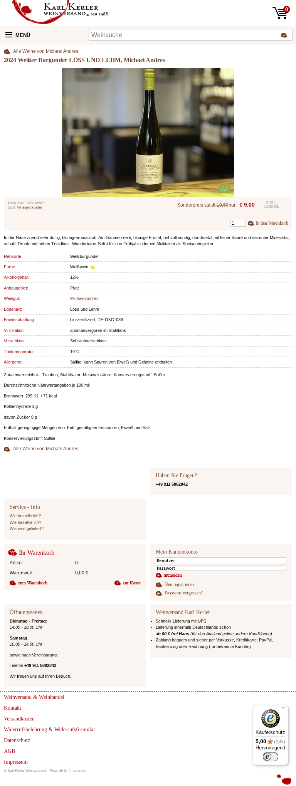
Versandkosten (30, 207)
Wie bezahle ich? (25, 522)
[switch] (270, 756)
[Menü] (283, 709)
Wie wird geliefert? (27, 528)
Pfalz (74, 288)
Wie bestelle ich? (25, 515)
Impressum (78, 771)
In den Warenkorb (272, 223)
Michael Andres (84, 298)
